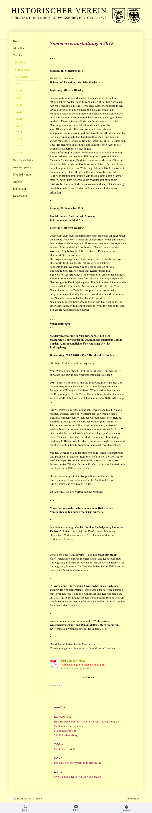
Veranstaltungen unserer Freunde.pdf (82, 664)
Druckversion (24, 798)
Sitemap (37, 798)
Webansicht (133, 798)
